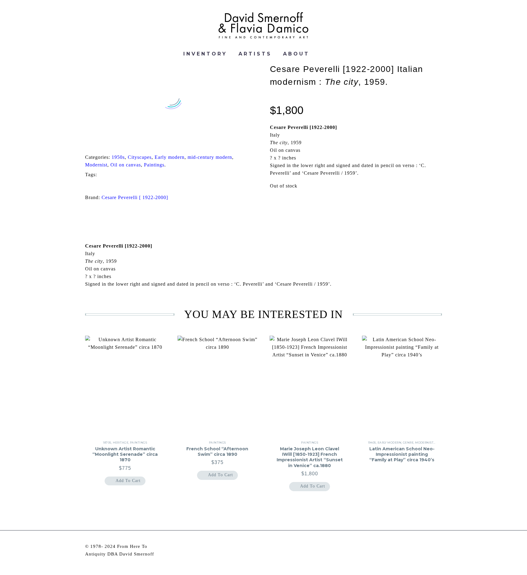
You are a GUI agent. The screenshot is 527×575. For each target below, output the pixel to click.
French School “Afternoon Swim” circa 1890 (217, 451)
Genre (408, 442)
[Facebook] (86, 142)
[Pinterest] (104, 142)
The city (98, 185)
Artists (255, 54)
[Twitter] (95, 142)
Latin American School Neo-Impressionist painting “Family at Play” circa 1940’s (402, 454)
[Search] (322, 54)
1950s (118, 157)
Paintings (154, 164)
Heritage (121, 442)
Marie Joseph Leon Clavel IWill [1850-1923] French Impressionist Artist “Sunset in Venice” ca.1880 (310, 457)
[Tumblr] (114, 142)
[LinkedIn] (123, 142)
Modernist (96, 164)
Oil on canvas (125, 164)
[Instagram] (431, 547)
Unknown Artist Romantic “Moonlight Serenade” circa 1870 (125, 454)
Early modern (170, 157)
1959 (111, 175)
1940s (372, 442)
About (296, 54)
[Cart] (337, 54)
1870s (107, 442)
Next (427, 211)
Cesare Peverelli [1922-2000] (161, 175)
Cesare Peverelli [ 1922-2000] (135, 197)
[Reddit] (133, 142)
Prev (100, 211)
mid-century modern (210, 157)
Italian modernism (223, 175)
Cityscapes (140, 157)
